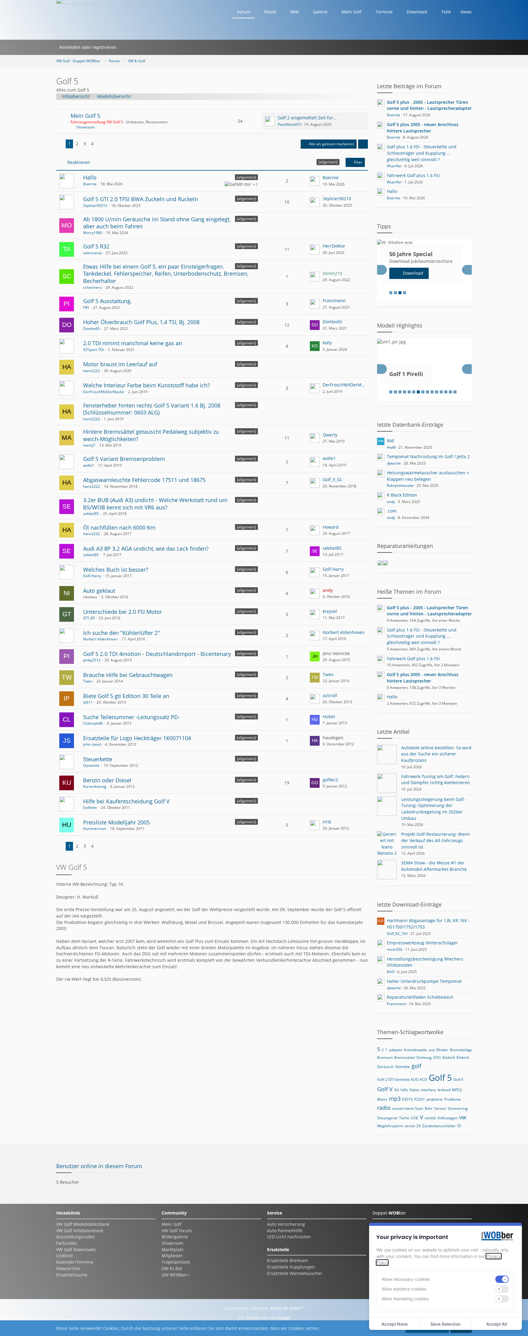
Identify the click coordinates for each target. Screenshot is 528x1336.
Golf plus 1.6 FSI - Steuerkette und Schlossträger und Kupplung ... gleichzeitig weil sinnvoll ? (422, 153)
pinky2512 (92, 660)
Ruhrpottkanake (400, 485)
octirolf (330, 695)
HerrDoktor (334, 246)
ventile (430, 1118)
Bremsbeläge (461, 1049)
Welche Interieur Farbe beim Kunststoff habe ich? (146, 385)
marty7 (89, 445)
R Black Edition (402, 495)
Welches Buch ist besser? (115, 569)
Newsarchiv (68, 1268)
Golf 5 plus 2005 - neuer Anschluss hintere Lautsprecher (422, 127)
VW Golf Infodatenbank (79, 1230)
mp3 (395, 1098)
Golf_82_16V (397, 933)
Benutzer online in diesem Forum (99, 1166)
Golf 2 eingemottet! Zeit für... (307, 118)
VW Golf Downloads (76, 1249)
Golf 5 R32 (96, 246)
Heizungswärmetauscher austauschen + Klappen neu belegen (428, 476)
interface (428, 1089)
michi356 (394, 949)
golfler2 (330, 780)
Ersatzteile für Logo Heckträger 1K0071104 (137, 738)
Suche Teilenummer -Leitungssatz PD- (131, 717)
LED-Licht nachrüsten (289, 1237)
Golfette (90, 807)
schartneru (92, 287)
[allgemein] (246, 177)
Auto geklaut (99, 590)
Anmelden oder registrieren (87, 47)
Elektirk (448, 1057)
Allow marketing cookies (405, 1298)
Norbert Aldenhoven (100, 639)
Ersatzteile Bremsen (287, 1260)
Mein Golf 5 (85, 115)
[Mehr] (363, 144)
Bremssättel (404, 1057)
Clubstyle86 (93, 723)
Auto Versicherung (286, 1224)
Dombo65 (91, 328)
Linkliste (64, 1255)
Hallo (90, 177)
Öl (459, 1125)
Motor (382, 1099)
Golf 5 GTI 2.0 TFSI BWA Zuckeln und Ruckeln (140, 199)
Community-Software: (264, 1308)
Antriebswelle (415, 1049)
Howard (331, 527)
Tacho (404, 1118)
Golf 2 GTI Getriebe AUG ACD (402, 1079)
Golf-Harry (92, 575)
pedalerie (435, 1099)
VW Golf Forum (177, 1230)
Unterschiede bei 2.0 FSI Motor (122, 611)
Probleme (452, 1099)
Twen (87, 681)
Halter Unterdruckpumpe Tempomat (424, 981)
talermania (92, 252)
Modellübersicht (114, 96)
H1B (327, 822)
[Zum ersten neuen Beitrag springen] (270, 121)
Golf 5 (440, 1077)
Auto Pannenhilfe (284, 1230)
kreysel (330, 611)
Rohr (429, 1108)
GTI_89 (89, 618)
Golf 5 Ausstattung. (107, 301)
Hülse (414, 1089)
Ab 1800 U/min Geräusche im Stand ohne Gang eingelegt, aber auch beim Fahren (157, 222)
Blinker (442, 1049)
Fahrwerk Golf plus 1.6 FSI (413, 175)
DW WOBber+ (175, 1275)
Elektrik (463, 1057)
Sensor (440, 1108)
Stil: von (264, 1317)
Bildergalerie (175, 1237)
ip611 (88, 702)
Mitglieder (172, 1255)
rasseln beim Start (407, 1108)
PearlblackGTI (289, 124)
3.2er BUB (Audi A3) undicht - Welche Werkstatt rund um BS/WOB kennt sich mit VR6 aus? (155, 503)
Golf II (458, 1079)
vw (462, 1117)
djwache (394, 463)
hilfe (404, 1089)
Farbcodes (66, 1243)
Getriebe (402, 1066)
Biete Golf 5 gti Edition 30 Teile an (126, 696)
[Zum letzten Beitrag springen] (315, 181)
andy (391, 501)
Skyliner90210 (95, 205)
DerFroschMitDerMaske (103, 391)
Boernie (90, 183)
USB (414, 1118)
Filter (357, 162)
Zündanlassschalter (439, 1125)
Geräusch (385, 1066)
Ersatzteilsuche (71, 1275)
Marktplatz (173, 1249)
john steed (92, 744)
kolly (327, 343)
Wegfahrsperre (390, 1125)
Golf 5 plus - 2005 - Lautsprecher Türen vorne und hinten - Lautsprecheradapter (429, 105)
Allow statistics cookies (404, 1288)
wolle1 (88, 465)
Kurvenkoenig (94, 786)
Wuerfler (394, 165)
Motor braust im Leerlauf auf (120, 364)
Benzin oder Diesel (107, 780)
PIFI (86, 307)
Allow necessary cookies (406, 1279)
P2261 (419, 1099)
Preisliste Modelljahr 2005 (116, 822)
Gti (396, 1089)
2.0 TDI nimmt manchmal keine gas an (132, 343)
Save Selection (445, 1324)
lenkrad (444, 1089)
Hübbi (329, 716)
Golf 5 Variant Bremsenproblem (124, 458)
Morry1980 (92, 232)
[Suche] (127, 47)
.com (392, 511)
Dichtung (424, 1057)
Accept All (496, 1324)
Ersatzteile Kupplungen (291, 1267)
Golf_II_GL (332, 479)
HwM (391, 447)
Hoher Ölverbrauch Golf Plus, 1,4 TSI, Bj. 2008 (141, 322)
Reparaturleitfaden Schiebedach (420, 997)
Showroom (85, 127)
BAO (390, 971)
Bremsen (385, 1057)
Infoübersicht (76, 96)
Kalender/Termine (75, 1262)
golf (416, 1066)
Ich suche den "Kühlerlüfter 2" (121, 632)
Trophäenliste (176, 1262)
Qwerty (330, 435)
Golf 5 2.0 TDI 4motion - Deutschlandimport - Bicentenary (157, 653)
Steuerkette (97, 759)
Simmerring (458, 1108)
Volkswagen (448, 1118)
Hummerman (94, 828)
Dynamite (91, 765)
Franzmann (334, 300)
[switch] (502, 1279)
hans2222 (91, 370)
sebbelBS (91, 513)
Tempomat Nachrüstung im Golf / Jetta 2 (428, 456)
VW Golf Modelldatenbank (82, 1224)
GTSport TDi (93, 349)
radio (384, 1107)
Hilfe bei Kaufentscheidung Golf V (126, 801)
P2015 (407, 1099)
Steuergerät (387, 1118)
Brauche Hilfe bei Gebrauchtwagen (128, 675)
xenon (410, 1125)
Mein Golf (172, 1224)
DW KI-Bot (172, 1268)
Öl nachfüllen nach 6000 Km (119, 527)
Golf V (385, 1089)
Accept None (394, 1324)
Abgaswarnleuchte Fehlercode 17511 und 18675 (144, 479)
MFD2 (457, 1089)
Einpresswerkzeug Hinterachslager (422, 943)
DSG (437, 1057)
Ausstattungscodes (75, 1237)
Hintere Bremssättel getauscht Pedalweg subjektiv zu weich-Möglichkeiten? (151, 435)
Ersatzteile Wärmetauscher (294, 1273)
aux (432, 1049)
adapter (395, 1049)
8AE (390, 441)
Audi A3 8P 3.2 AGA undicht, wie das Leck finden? (146, 548)
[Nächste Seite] (100, 143)
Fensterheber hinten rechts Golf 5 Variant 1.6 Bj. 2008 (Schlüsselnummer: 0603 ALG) (151, 409)
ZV (418, 1125)
